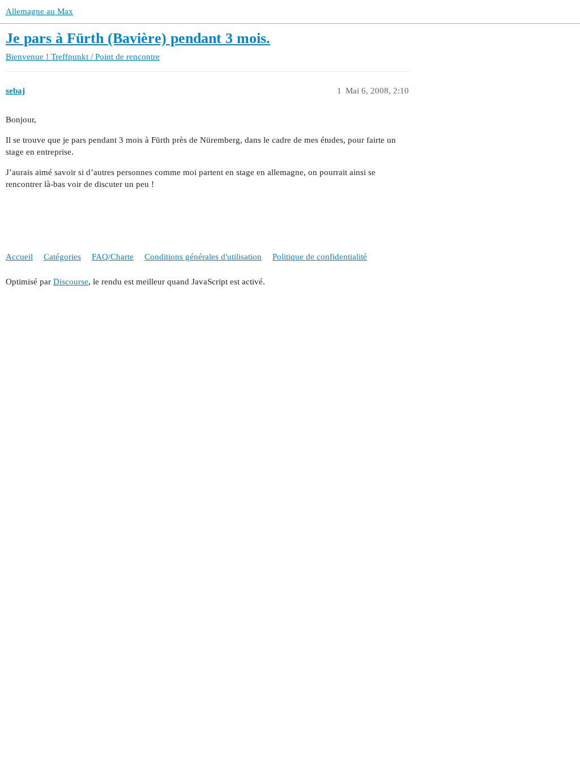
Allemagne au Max (39, 11)
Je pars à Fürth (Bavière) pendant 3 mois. (138, 38)
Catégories (62, 256)
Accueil (19, 256)
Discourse (70, 281)
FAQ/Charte (113, 256)
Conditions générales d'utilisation (203, 256)
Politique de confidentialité (319, 256)
